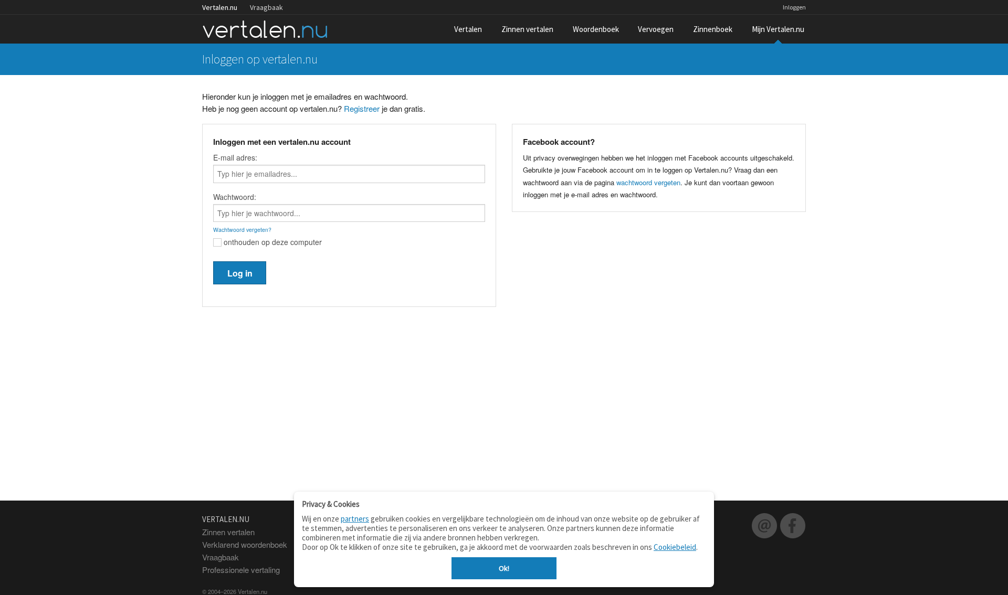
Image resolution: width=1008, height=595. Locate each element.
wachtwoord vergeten (648, 182)
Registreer (362, 108)
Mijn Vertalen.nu (778, 29)
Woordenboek (596, 29)
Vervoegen (656, 29)
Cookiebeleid (675, 547)
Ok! (504, 568)
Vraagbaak (266, 7)
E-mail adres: (235, 157)
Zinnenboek (712, 29)
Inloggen (794, 7)
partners (355, 519)
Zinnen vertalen (527, 29)
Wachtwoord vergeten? (242, 229)
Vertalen (468, 29)
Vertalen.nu (219, 7)
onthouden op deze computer (272, 242)
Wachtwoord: (234, 197)
